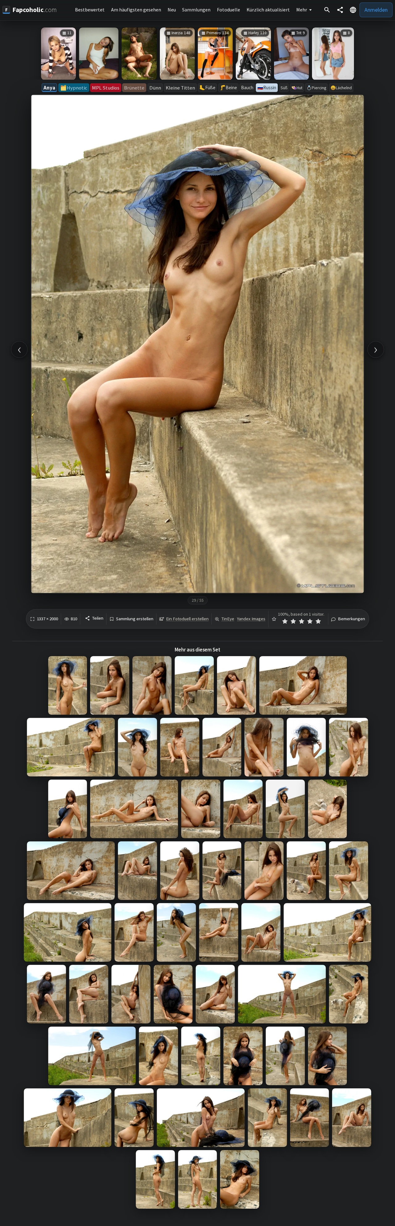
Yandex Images (251, 618)
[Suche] (327, 10)
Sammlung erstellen (134, 618)
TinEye (227, 618)
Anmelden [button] (376, 9)
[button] (353, 10)
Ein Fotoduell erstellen (187, 618)
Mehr (301, 9)
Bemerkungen (351, 618)
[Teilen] (340, 10)
